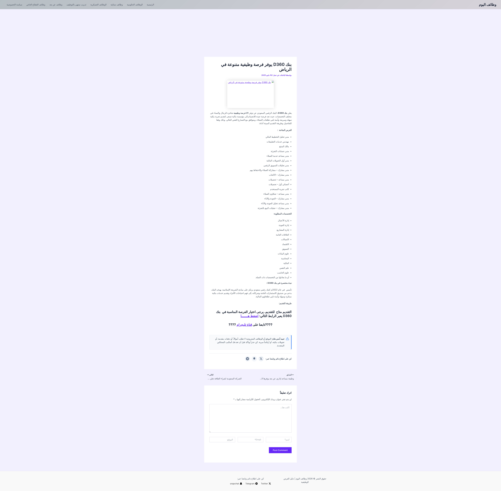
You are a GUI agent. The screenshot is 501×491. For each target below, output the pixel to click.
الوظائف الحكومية (135, 4)
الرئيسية (150, 4)
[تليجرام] (247, 358)
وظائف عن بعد (55, 4)
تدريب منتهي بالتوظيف (76, 4)
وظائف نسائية (117, 4)
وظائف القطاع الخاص (35, 4)
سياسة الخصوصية (14, 4)
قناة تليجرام (244, 325)
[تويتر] (261, 358)
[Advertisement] (250, 29)
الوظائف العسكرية (98, 4)
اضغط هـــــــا (249, 316)
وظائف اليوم (487, 4)
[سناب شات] (254, 358)
